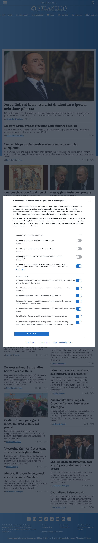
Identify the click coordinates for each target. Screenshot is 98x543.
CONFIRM (31, 334)
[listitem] (49, 235)
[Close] (90, 201)
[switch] (79, 240)
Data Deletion (31, 342)
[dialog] (49, 271)
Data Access (44, 342)
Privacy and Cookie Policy (62, 342)
